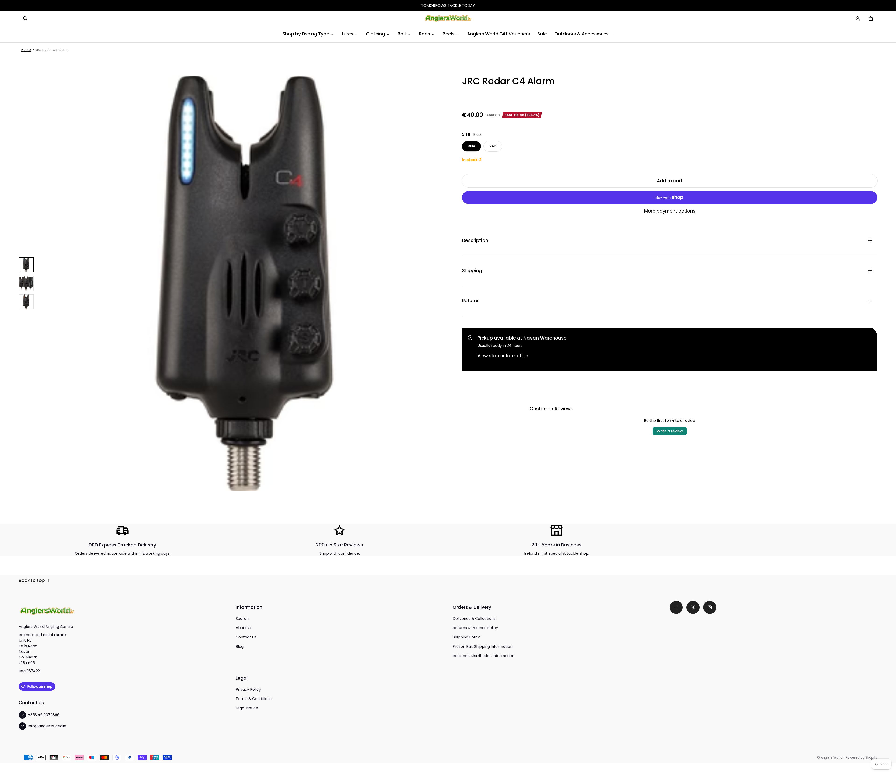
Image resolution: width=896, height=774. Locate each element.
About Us (244, 627)
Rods (424, 34)
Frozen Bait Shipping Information (482, 646)
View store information (502, 356)
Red (492, 146)
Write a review (670, 431)
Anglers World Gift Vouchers (498, 34)
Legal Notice (247, 708)
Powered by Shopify (861, 757)
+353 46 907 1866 (44, 715)
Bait (402, 34)
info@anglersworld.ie (47, 726)
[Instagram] (709, 607)
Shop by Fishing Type (306, 34)
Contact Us (246, 637)
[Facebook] (676, 607)
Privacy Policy (248, 689)
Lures (347, 34)
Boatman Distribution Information (483, 655)
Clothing (375, 34)
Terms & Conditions (254, 698)
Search (242, 618)
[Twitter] (693, 607)
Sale (542, 34)
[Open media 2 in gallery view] (26, 283)
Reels (449, 34)
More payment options (669, 211)
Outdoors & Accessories (581, 34)
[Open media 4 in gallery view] (26, 301)
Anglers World (832, 757)
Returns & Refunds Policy (475, 627)
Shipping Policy (466, 637)
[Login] (857, 18)
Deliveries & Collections (474, 618)
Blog (240, 646)
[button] (25, 18)
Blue (471, 146)
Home (26, 50)
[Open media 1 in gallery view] (26, 264)
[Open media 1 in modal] (245, 283)
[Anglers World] (448, 18)
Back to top (32, 580)
